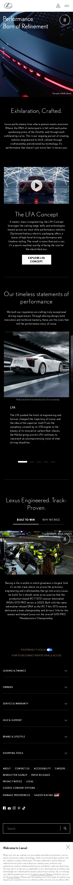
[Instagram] (14, 809)
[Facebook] (5, 809)
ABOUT (7, 768)
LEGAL (30, 781)
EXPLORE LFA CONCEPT (36, 259)
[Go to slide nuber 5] (53, 461)
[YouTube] (9, 809)
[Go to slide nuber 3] (39, 461)
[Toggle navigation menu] (66, 6)
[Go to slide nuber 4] (46, 461)
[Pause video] (65, 20)
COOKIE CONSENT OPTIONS (19, 788)
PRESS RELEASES (40, 775)
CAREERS (60, 768)
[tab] (26, 519)
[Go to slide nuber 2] (32, 461)
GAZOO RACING (44, 795)
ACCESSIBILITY (42, 768)
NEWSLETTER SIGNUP (15, 775)
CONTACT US (22, 768)
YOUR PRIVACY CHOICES (33, 649)
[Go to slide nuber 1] (22, 461)
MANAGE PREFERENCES (16, 795)
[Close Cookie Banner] (68, 847)
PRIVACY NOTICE (12, 781)
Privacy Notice (13, 876)
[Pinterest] (19, 809)
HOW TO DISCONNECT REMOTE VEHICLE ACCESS (36, 655)
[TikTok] (23, 809)
